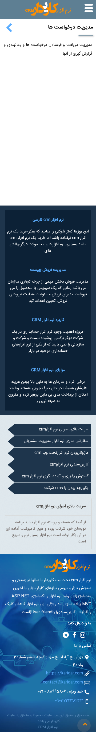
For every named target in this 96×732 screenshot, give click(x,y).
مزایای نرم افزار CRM (48, 371)
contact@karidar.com (63, 683)
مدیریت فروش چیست (48, 270)
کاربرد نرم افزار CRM (48, 320)
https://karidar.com (64, 674)
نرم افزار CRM (48, 728)
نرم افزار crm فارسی (48, 220)
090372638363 (69, 701)
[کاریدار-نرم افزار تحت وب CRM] (48, 16)
